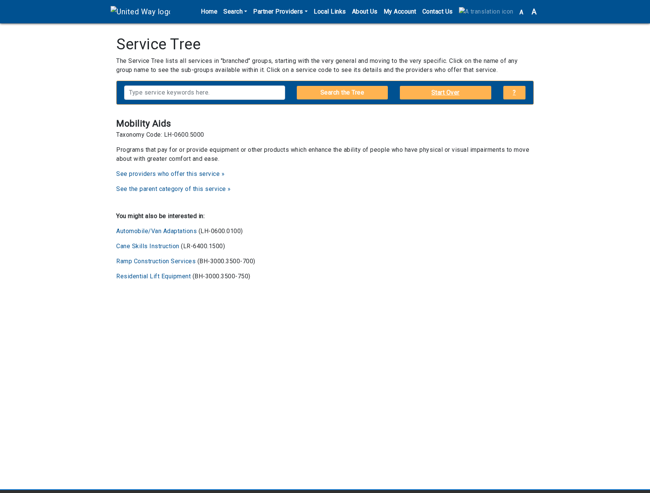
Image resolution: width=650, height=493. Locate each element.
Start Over (445, 92)
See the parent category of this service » (173, 188)
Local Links (330, 11)
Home (209, 11)
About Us (365, 11)
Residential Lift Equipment (153, 276)
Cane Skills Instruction (147, 246)
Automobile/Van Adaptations (156, 231)
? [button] (514, 92)
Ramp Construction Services (156, 261)
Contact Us (437, 11)
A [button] (528, 11)
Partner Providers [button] (278, 11)
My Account (400, 11)
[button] (486, 12)
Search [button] (233, 11)
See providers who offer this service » (170, 173)
